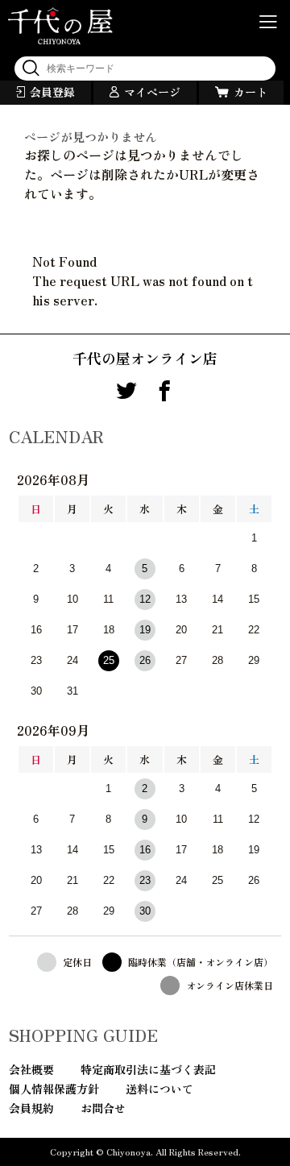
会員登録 (52, 92)
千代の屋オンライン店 (145, 358)
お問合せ (103, 1108)
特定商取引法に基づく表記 (148, 1069)
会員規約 (31, 1108)
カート (250, 92)
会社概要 (31, 1069)
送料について (159, 1088)
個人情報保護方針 (54, 1088)
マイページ (152, 92)
